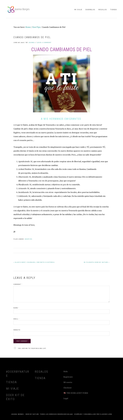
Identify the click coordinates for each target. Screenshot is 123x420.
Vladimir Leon (106, 414)
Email (16, 319)
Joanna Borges (18, 9)
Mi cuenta (67, 382)
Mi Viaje (12, 388)
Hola (65, 371)
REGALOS (41, 371)
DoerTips (28, 239)
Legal (65, 398)
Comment (17, 284)
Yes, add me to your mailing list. (32, 348)
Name (16, 308)
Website (16, 330)
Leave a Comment (44, 42)
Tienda (11, 382)
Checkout (67, 387)
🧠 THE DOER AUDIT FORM (75, 393)
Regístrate (68, 376)
